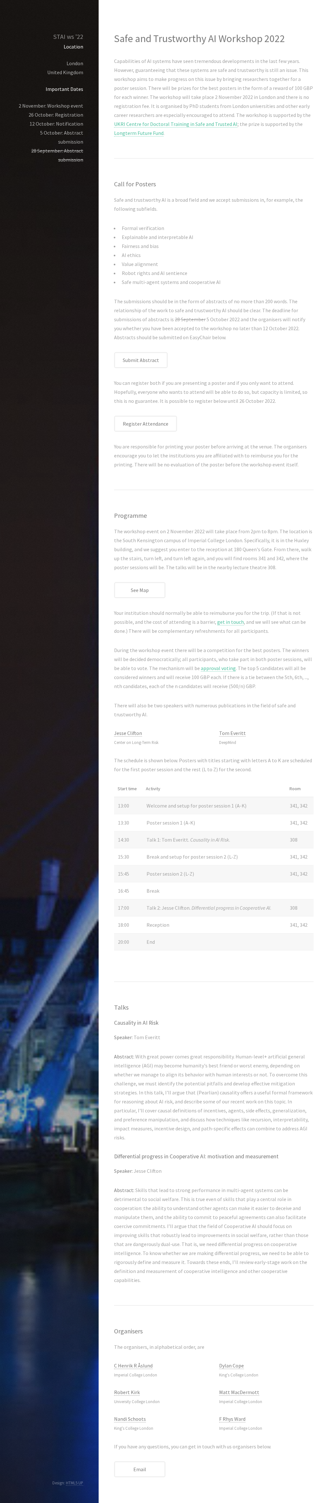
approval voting (218, 668)
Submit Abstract (141, 360)
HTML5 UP (74, 1482)
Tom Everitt (232, 733)
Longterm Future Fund (139, 133)
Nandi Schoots (130, 1419)
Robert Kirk (127, 1392)
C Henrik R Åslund (133, 1365)
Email (139, 1469)
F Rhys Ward (232, 1419)
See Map (140, 590)
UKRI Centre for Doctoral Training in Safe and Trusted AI (175, 124)
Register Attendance (145, 423)
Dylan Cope (231, 1365)
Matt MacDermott (239, 1392)
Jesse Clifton (128, 733)
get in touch (230, 622)
